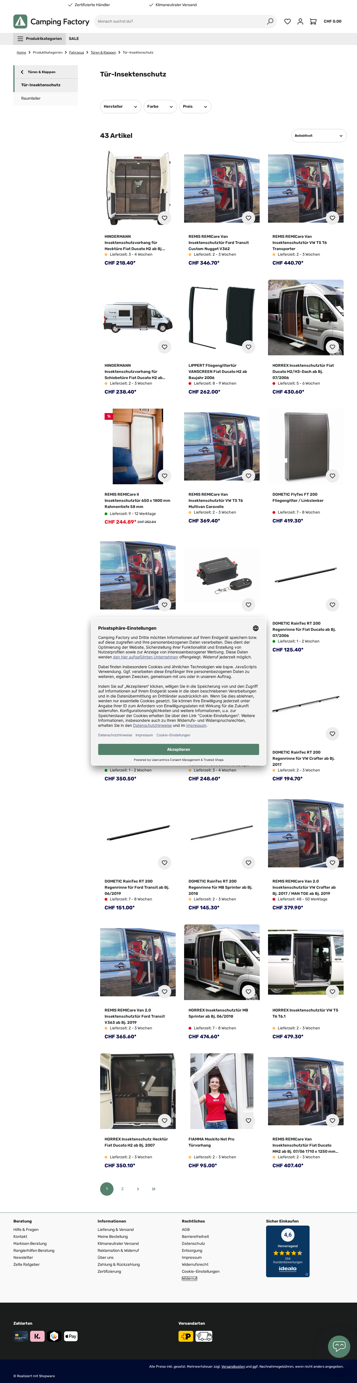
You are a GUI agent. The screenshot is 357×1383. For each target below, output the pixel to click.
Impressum (192, 1257)
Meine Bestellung (113, 1236)
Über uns (106, 1257)
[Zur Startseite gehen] (51, 21)
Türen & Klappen (42, 72)
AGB (186, 1229)
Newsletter (23, 1257)
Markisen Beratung (30, 1243)
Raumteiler (30, 98)
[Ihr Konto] (300, 21)
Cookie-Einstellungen (200, 1271)
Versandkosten (233, 1366)
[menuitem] (39, 39)
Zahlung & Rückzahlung (119, 1264)
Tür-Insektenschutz (41, 85)
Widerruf (189, 1278)
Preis (188, 106)
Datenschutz (193, 1243)
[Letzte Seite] (153, 1189)
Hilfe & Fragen (25, 1229)
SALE (74, 38)
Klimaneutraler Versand (176, 5)
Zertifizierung (109, 1271)
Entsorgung (192, 1250)
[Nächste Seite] (138, 1189)
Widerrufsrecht (195, 1264)
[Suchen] (270, 21)
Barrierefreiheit (195, 1236)
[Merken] (164, 218)
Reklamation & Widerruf (118, 1250)
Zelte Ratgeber (26, 1264)
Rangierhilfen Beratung (33, 1250)
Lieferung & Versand (116, 1229)
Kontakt (20, 1236)
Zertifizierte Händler (92, 5)
